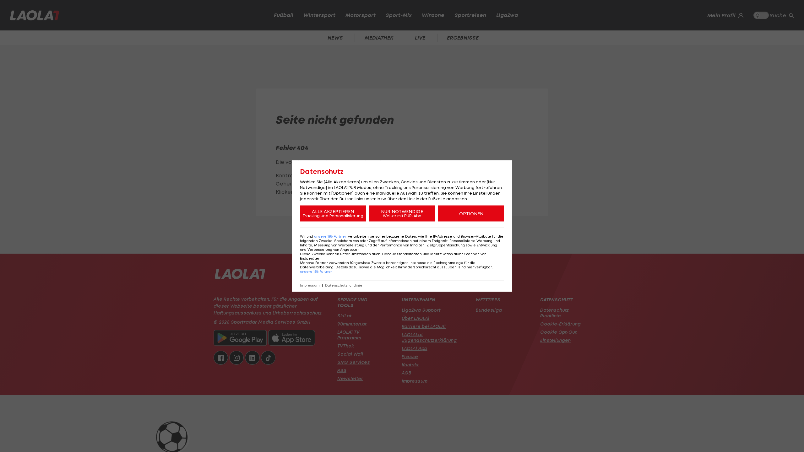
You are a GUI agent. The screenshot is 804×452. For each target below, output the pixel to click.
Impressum (310, 285)
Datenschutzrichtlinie (343, 285)
